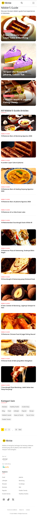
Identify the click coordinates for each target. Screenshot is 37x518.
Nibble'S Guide (6, 415)
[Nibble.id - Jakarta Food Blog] (6, 3)
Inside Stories (6, 494)
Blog (3, 411)
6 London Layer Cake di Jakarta (12, 163)
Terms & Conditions (12, 510)
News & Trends (18, 415)
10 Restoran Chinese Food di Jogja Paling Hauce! (18, 334)
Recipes (4, 484)
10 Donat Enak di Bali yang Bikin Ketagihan (16, 361)
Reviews (4, 407)
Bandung (21, 480)
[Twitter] (13, 499)
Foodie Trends (6, 419)
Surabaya (22, 484)
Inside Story (25, 407)
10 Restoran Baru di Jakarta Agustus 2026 (16, 202)
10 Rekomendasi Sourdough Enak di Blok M (16, 223)
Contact (28, 510)
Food (9, 411)
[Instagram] (3, 499)
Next (20, 429)
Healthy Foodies (23, 494)
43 (16, 429)
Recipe (32, 411)
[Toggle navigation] (33, 3)
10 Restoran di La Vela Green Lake (13, 212)
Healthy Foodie (14, 407)
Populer (24, 411)
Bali (20, 487)
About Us (21, 510)
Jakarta (21, 477)
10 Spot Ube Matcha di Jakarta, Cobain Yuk (15, 73)
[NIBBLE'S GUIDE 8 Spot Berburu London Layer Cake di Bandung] (18, 28)
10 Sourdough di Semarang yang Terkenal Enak (18, 279)
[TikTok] (8, 499)
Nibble (15, 513)
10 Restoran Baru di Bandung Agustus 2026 (16, 136)
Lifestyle (16, 411)
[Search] (21, 3)
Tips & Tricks (30, 415)
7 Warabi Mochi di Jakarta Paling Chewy (17, 101)
